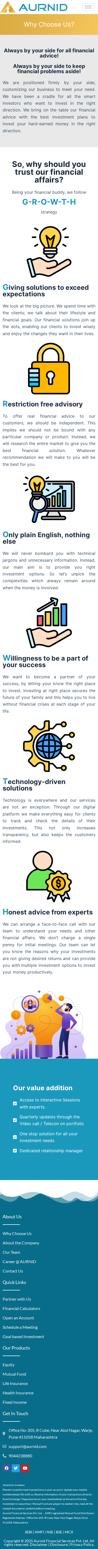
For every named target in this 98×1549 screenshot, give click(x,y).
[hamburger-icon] (88, 7)
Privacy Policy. (82, 1544)
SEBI (28, 1532)
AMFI (39, 1532)
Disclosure (59, 1544)
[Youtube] (25, 1468)
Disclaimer (39, 1544)
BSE (59, 1532)
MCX (69, 1532)
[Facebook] (6, 1468)
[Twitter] (16, 1468)
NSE (50, 1532)
